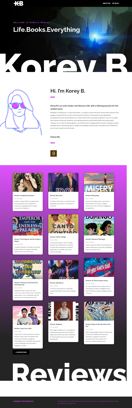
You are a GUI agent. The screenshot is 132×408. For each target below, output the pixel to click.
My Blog (115, 3)
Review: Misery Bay (92, 195)
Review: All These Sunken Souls (97, 280)
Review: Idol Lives (56, 195)
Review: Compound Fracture (24, 195)
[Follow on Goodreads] (53, 153)
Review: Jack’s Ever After (23, 328)
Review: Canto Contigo (58, 237)
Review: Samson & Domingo (95, 239)
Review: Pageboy (56, 324)
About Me (106, 3)
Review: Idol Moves (56, 283)
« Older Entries (21, 352)
